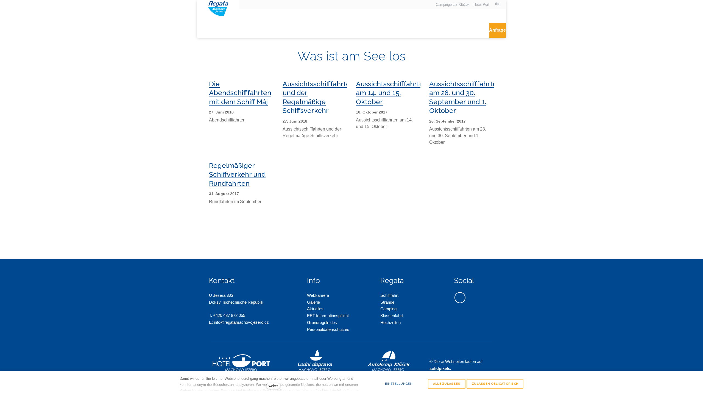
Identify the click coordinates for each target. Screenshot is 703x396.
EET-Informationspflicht (328, 315)
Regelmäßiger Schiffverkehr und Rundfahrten (237, 174)
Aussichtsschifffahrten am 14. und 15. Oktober (392, 93)
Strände (387, 302)
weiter (273, 386)
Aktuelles (315, 308)
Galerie (313, 302)
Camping (388, 308)
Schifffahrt (389, 295)
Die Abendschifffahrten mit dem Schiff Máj (240, 93)
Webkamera (318, 295)
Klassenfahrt (391, 315)
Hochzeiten (390, 322)
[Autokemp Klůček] (218, 8)
